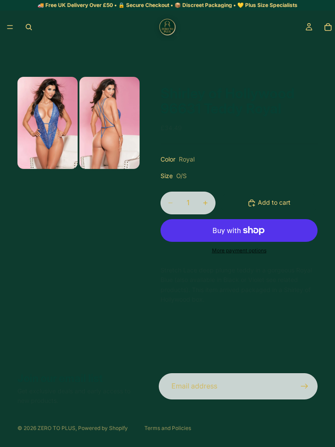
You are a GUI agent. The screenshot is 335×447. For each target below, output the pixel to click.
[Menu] (10, 27)
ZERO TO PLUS (56, 428)
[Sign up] (304, 386)
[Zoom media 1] (47, 123)
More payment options (239, 251)
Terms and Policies (167, 428)
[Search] (28, 27)
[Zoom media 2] (109, 123)
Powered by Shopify (103, 428)
